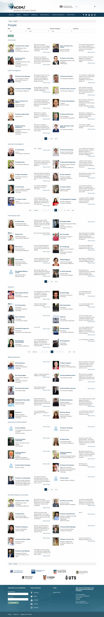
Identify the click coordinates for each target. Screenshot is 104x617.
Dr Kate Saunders (65, 174)
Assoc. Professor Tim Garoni (66, 46)
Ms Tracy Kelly (64, 234)
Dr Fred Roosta (19, 150)
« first (30, 210)
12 (64, 210)
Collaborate (34, 14)
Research (25, 14)
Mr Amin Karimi (64, 328)
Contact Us (16, 614)
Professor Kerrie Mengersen (20, 58)
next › (51, 138)
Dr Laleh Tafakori (65, 187)
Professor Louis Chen (66, 500)
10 (58, 210)
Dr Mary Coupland (65, 363)
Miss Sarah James (65, 305)
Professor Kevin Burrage (22, 76)
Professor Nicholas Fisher (67, 375)
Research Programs (55, 28)
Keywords (75, 28)
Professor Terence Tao (67, 539)
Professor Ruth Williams (22, 551)
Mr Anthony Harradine (22, 388)
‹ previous (35, 210)
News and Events (44, 14)
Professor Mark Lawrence (68, 388)
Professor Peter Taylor (22, 46)
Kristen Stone (64, 478)
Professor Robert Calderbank (20, 440)
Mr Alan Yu (18, 412)
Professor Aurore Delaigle (23, 88)
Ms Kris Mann (19, 259)
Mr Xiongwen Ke (65, 341)
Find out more (46, 52)
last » (56, 138)
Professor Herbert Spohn (22, 539)
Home (10, 21)
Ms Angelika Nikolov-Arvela (21, 272)
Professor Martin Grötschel (20, 453)
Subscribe (13, 602)
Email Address (11, 591)
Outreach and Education (58, 14)
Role (9, 28)
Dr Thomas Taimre (20, 199)
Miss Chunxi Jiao (20, 317)
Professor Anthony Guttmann (65, 453)
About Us (11, 14)
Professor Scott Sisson (67, 58)
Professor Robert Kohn (22, 114)
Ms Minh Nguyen (65, 259)
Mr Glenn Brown (20, 363)
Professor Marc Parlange (22, 465)
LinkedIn (35, 603)
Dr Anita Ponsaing (65, 271)
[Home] (22, 6)
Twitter (35, 596)
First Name (10, 597)
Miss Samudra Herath (21, 293)
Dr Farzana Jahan (20, 305)
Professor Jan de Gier (66, 76)
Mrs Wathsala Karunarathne (19, 341)
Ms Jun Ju (62, 317)
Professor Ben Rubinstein (67, 162)
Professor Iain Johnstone (67, 514)
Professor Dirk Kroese (66, 114)
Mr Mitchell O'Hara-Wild (22, 400)
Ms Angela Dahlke (65, 221)
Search (10, 36)
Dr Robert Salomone (21, 174)
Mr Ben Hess (19, 234)
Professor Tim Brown (66, 428)
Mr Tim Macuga (64, 247)
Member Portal (70, 14)
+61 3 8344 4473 (82, 601)
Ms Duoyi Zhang (65, 412)
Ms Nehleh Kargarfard (22, 328)
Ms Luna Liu (18, 247)
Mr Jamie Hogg (64, 293)
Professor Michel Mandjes (68, 527)
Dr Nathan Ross (20, 162)
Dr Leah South (19, 187)
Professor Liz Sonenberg (22, 478)
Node (28, 28)
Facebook (36, 592)
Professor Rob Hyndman (67, 101)
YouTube (35, 600)
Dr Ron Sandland (20, 428)
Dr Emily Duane (19, 221)
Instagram (36, 607)
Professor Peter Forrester (68, 88)
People (18, 14)
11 (61, 210)
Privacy (9, 614)
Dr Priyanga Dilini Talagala (68, 199)
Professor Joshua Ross (66, 150)
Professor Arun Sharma (67, 465)
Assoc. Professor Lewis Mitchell (67, 126)
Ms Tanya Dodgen (20, 375)
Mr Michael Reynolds (66, 400)
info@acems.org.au (84, 603)
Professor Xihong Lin (21, 527)
